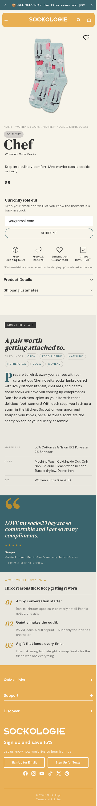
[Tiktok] (49, 779)
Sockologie (53, 801)
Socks (37, 369)
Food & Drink (52, 362)
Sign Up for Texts (66, 768)
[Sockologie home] (47, 20)
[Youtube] (41, 779)
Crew (32, 362)
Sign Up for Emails (24, 768)
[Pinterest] (66, 779)
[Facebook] (24, 779)
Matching (76, 362)
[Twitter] (57, 779)
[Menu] (6, 20)
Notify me (48, 235)
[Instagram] (32, 779)
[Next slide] (92, 5)
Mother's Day (16, 369)
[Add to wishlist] (83, 37)
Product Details (18, 285)
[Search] (76, 20)
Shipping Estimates (21, 296)
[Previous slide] (5, 5)
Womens (54, 369)
